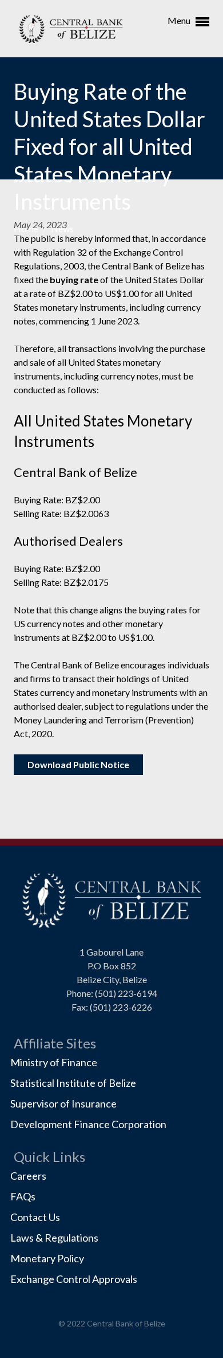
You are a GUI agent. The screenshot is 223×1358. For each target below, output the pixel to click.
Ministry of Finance (53, 1062)
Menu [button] (180, 20)
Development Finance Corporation (88, 1124)
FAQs (22, 1196)
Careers (28, 1175)
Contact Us (35, 1217)
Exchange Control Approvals (73, 1279)
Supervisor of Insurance (63, 1103)
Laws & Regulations (54, 1237)
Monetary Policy (47, 1258)
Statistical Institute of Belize (73, 1083)
